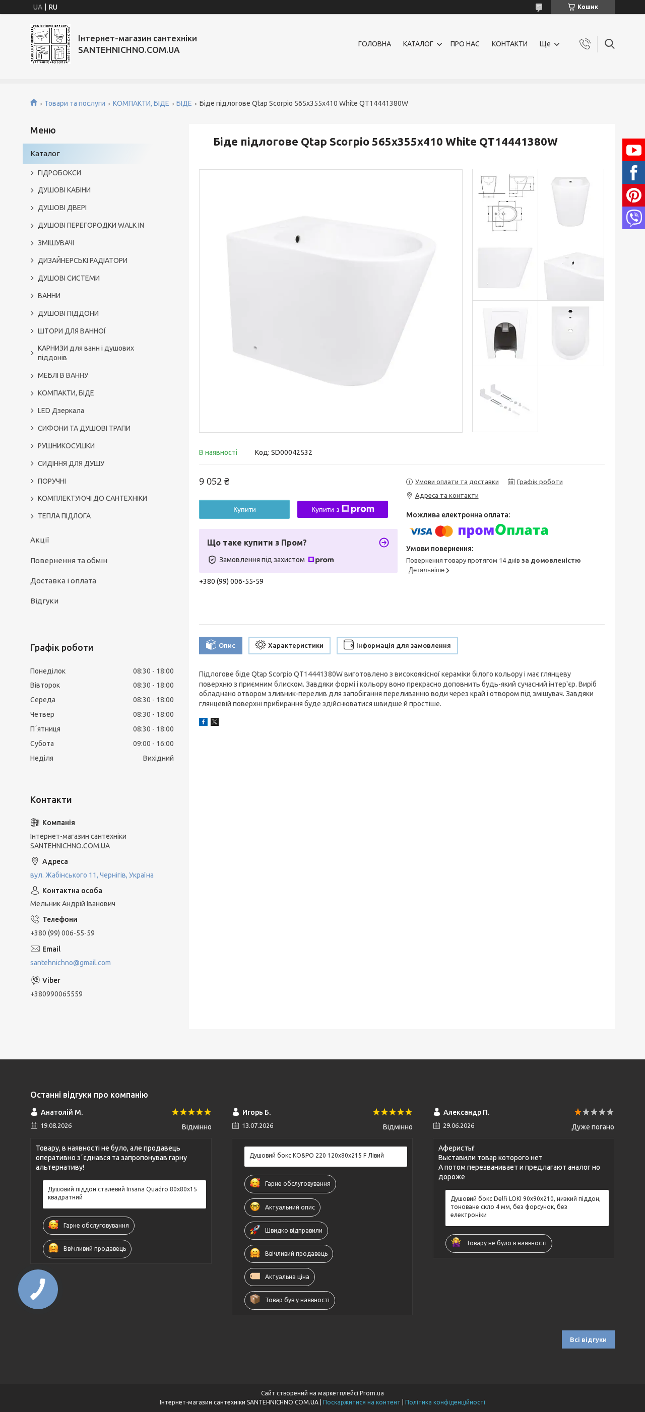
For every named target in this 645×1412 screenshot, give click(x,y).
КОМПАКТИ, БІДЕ (141, 103)
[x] (215, 723)
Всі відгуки (588, 1339)
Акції (39, 539)
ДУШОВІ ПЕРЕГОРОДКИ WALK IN (91, 225)
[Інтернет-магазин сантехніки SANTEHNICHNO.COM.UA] (50, 44)
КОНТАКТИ (510, 44)
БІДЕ (184, 103)
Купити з (325, 509)
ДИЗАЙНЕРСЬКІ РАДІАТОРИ (82, 260)
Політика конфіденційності (445, 1402)
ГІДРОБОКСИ (59, 173)
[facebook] (203, 723)
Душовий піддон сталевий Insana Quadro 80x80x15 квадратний (122, 1193)
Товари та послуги (74, 103)
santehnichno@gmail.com (70, 963)
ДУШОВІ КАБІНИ (64, 190)
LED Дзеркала (61, 411)
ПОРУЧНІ (52, 481)
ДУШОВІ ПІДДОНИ (68, 313)
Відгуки (44, 600)
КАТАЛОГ (418, 44)
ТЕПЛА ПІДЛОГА (64, 516)
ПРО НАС (465, 44)
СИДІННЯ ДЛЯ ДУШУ (71, 463)
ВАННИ (49, 296)
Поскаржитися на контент (362, 1402)
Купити (244, 509)
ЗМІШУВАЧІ (56, 243)
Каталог (45, 153)
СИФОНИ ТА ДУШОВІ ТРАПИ (84, 428)
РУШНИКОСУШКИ (66, 446)
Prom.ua (372, 1393)
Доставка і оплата (63, 580)
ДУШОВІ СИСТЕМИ (69, 278)
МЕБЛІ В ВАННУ (63, 375)
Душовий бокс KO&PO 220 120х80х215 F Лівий (316, 1155)
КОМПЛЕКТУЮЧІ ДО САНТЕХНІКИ (92, 498)
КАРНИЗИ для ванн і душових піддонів (86, 353)
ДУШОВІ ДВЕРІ (62, 208)
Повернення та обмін (68, 560)
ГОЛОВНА (374, 44)
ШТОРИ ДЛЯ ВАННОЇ (72, 331)
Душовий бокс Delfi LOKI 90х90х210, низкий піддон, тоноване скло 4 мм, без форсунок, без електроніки (525, 1206)
